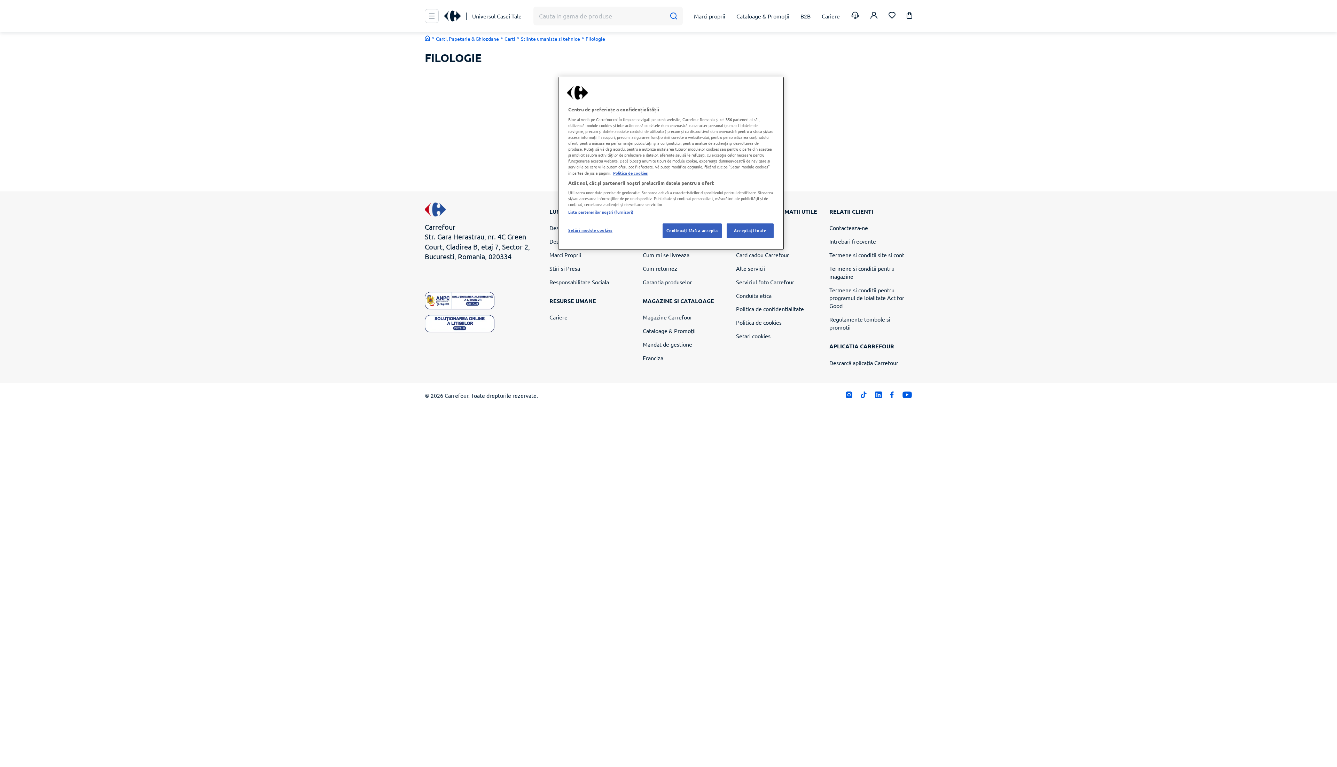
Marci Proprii (565, 254)
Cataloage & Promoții (669, 330)
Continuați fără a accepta (692, 230)
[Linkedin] (878, 396)
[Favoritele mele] (892, 16)
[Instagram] (849, 396)
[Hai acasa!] (427, 38)
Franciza (653, 357)
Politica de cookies (759, 322)
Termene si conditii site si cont (866, 254)
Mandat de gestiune (667, 344)
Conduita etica (754, 295)
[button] (909, 16)
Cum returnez (660, 268)
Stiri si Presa (564, 268)
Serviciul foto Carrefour (765, 281)
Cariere (558, 317)
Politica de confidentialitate (770, 308)
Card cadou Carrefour (762, 254)
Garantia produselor (667, 281)
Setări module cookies (590, 230)
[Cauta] (673, 16)
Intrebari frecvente (852, 241)
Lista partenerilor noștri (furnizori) (600, 212)
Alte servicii (750, 268)
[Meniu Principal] (432, 16)
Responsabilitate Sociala (579, 281)
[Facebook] (892, 396)
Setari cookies (753, 335)
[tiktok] (864, 396)
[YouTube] (907, 396)
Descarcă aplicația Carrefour (863, 362)
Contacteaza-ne (848, 227)
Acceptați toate (750, 230)
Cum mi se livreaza (666, 254)
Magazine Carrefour (667, 317)
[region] (671, 163)
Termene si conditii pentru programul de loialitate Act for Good (866, 297)
